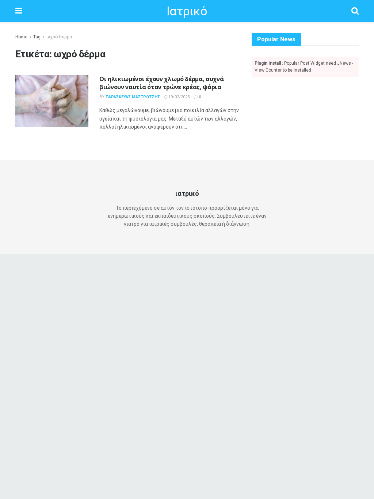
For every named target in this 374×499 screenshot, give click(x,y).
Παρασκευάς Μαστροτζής (133, 97)
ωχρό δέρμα (59, 36)
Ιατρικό (187, 11)
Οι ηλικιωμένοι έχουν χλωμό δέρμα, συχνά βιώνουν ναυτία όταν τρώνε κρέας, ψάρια (161, 83)
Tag (37, 36)
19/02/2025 (178, 97)
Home (21, 36)
